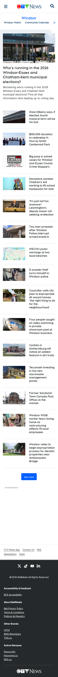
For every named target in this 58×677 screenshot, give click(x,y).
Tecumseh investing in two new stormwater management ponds (41, 374)
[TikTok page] (26, 566)
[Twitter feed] (19, 566)
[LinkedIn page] (39, 566)
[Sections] (6, 6)
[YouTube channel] (32, 566)
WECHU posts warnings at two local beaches (39, 252)
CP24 (7, 630)
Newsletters (10, 554)
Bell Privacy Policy (13, 608)
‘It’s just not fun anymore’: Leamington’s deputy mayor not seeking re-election (41, 208)
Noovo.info (9, 651)
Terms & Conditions (14, 612)
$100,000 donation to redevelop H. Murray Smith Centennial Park (41, 139)
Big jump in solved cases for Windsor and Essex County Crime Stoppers (41, 161)
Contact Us (28, 549)
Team (22, 554)
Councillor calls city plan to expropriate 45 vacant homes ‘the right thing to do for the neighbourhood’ (42, 299)
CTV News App (12, 549)
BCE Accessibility (13, 594)
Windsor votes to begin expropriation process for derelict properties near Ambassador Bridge (42, 453)
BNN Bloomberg (12, 634)
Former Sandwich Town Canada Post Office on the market (41, 398)
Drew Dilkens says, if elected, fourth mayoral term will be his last (42, 117)
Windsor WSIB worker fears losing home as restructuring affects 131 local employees (41, 424)
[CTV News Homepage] (29, 6)
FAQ (39, 549)
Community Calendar (37, 22)
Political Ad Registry (14, 616)
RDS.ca (8, 659)
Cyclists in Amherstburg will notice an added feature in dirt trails (41, 350)
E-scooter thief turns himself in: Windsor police (39, 273)
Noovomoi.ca (11, 655)
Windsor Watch (12, 22)
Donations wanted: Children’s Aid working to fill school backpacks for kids (42, 184)
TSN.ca (8, 637)
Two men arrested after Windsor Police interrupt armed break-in (41, 231)
